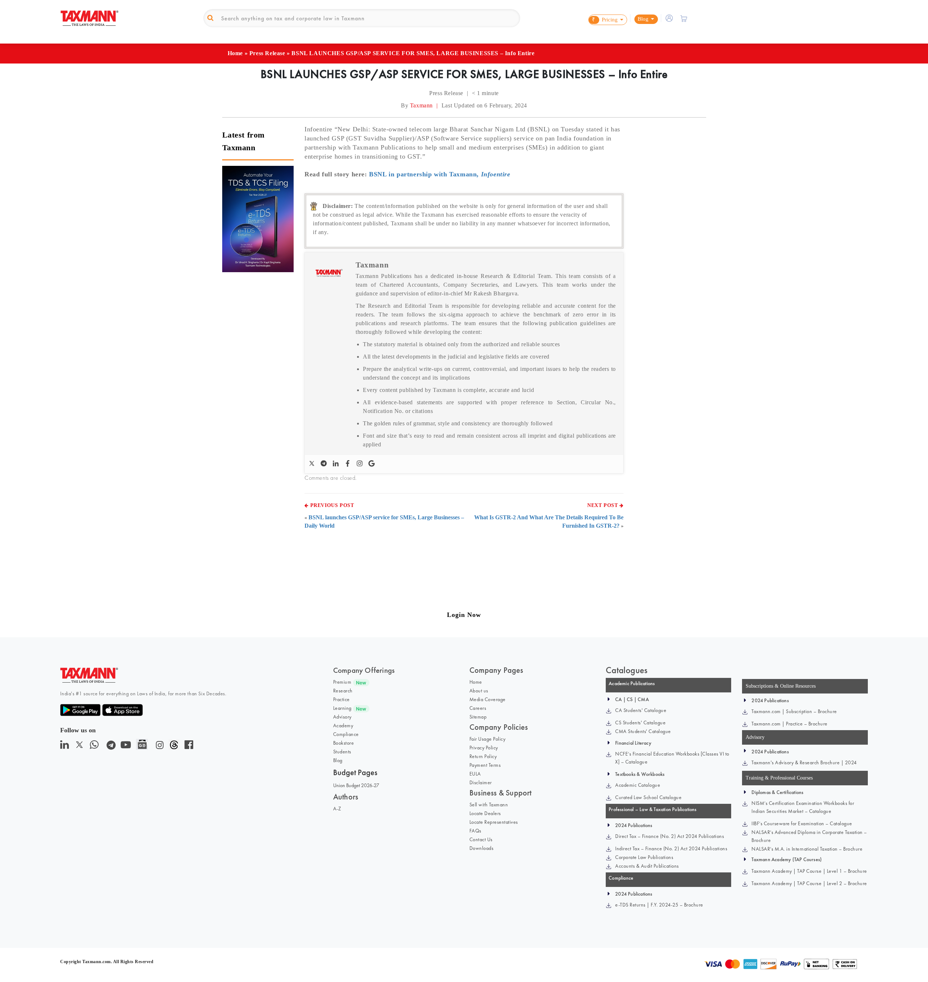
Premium (342, 682)
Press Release (267, 53)
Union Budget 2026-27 (356, 785)
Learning (342, 708)
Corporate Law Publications (644, 857)
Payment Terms (485, 765)
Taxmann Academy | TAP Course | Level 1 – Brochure (809, 871)
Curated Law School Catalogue (648, 797)
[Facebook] (348, 464)
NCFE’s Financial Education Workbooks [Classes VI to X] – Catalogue (672, 757)
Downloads (481, 848)
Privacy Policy (483, 747)
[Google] (372, 464)
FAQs (475, 830)
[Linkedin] (336, 464)
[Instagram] (360, 464)
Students (342, 751)
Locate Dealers (485, 813)
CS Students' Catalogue (640, 722)
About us (478, 690)
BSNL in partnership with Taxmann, (439, 174)
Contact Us (481, 839)
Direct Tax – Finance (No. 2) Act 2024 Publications (669, 836)
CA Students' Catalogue (640, 710)
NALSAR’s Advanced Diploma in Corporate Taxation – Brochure (809, 836)
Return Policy (483, 756)
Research (343, 690)
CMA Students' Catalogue (643, 731)
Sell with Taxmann (488, 804)
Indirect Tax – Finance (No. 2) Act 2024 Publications (671, 848)
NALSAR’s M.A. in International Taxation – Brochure (806, 849)
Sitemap (478, 716)
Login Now (464, 614)
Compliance (346, 734)
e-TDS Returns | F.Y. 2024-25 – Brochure (659, 904)
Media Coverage (487, 699)
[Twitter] (312, 464)
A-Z (337, 808)
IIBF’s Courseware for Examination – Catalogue (801, 823)
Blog (338, 760)
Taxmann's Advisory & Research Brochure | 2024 (804, 762)
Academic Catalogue (637, 785)
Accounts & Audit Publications (647, 866)
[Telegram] (324, 464)
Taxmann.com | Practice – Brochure (789, 723)
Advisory (342, 716)
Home (235, 53)
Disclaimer (480, 782)
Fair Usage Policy (487, 739)
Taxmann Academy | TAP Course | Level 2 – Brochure (809, 883)
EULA (475, 773)
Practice (341, 699)
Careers (477, 708)
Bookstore (343, 743)
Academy (343, 725)
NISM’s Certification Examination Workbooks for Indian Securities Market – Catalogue (802, 807)
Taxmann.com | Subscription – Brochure (794, 711)
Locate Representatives (493, 822)
